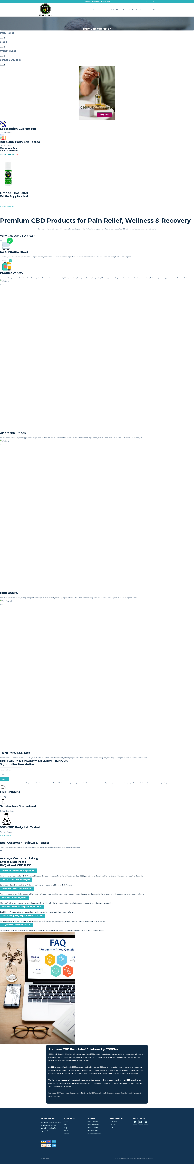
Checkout (113, 1125)
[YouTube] (146, 1122)
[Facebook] (146, 1)
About (66, 1131)
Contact (66, 1134)
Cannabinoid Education (94, 1134)
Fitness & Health (92, 1131)
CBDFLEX (67, 1122)
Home (95, 10)
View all (2, 38)
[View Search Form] (153, 10)
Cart (111, 1128)
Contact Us (133, 10)
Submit (4, 779)
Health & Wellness (93, 1122)
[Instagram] (153, 1)
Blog (124, 10)
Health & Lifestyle (93, 1128)
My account (113, 1122)
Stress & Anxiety (10, 59)
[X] (150, 1)
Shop (65, 1125)
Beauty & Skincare (93, 1125)
